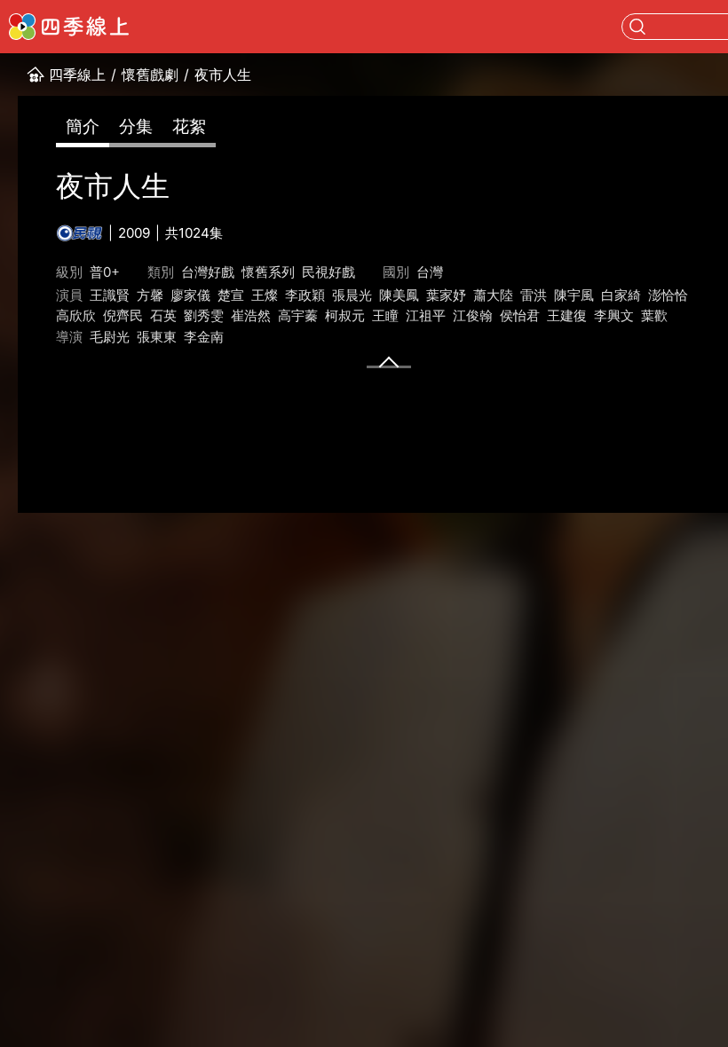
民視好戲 (328, 272)
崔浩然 (251, 315)
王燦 (264, 295)
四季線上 (77, 74)
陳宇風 (574, 295)
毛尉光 (110, 336)
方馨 (150, 295)
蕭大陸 (493, 295)
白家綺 (621, 295)
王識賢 (110, 295)
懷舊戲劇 (150, 74)
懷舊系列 (268, 272)
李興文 (614, 315)
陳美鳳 (399, 295)
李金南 (204, 336)
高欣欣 (76, 315)
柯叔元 (345, 315)
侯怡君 (520, 315)
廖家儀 (190, 295)
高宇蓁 (298, 315)
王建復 (567, 315)
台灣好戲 (207, 272)
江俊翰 (473, 315)
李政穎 (305, 295)
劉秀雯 (204, 315)
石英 (163, 315)
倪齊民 (123, 315)
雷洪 (533, 295)
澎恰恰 (668, 295)
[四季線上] (69, 26)
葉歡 (654, 315)
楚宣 (231, 295)
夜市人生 (222, 74)
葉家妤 (446, 295)
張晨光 (352, 295)
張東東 (157, 336)
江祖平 (426, 315)
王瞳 (385, 315)
